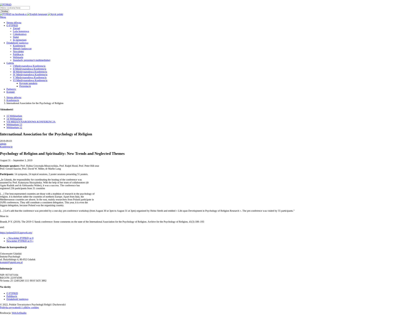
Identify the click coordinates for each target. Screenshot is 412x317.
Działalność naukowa (17, 299)
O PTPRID (12, 293)
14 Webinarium (14, 118)
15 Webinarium (14, 115)
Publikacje (11, 296)
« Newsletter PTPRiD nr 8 (19, 238)
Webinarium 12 (14, 127)
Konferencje (12, 100)
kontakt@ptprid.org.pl (11, 262)
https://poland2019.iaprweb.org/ (16, 232)
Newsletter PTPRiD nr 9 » (19, 241)
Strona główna (13, 97)
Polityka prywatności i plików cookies (19, 307)
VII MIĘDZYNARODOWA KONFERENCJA (31, 121)
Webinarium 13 (14, 124)
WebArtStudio (19, 313)
